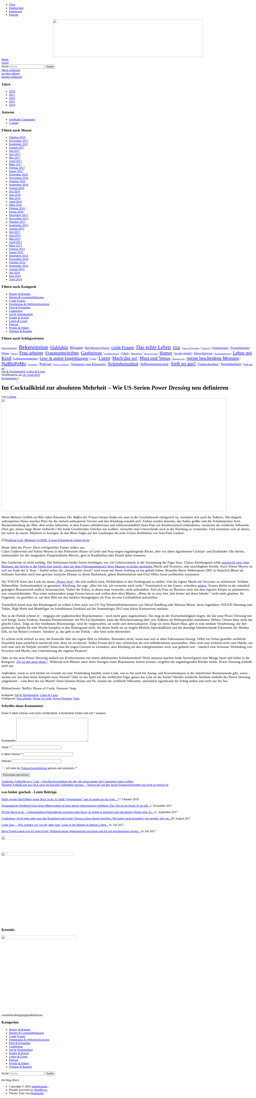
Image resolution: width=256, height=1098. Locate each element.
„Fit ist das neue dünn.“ (32, 662)
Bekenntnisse (33, 347)
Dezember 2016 (18, 174)
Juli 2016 (14, 191)
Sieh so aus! (183, 363)
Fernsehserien (240, 348)
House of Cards (150, 354)
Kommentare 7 (10, 378)
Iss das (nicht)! (183, 353)
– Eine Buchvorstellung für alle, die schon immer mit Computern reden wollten (67, 781)
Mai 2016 (14, 198)
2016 (12, 98)
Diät (176, 347)
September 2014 (18, 265)
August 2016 (16, 188)
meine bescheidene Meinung (213, 358)
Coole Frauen (17, 300)
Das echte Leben (153, 347)
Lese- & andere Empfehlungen (64, 358)
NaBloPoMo (13, 363)
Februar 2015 (17, 249)
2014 (12, 104)
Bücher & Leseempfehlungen (26, 297)
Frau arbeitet (31, 352)
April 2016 (15, 201)
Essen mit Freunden (190, 348)
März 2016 (15, 205)
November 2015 (18, 218)
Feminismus (220, 348)
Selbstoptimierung (154, 364)
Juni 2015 (15, 235)
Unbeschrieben (208, 364)
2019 (12, 91)
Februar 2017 (17, 167)
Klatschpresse (203, 353)
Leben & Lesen (18, 321)
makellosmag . (40, 1086)
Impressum (15, 11)
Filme (5, 353)
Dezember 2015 (18, 215)
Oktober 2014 (17, 262)
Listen (104, 358)
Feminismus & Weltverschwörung (29, 304)
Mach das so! (124, 358)
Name (6, 747)
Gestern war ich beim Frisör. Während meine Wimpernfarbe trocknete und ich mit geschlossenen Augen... (70, 831)
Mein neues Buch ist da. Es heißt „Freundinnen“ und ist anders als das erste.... (59, 799)
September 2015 (18, 225)
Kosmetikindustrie (223, 354)
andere (202, 585)
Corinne (11, 396)
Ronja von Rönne (61, 365)
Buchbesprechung (97, 348)
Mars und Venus (155, 358)
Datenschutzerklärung (34, 768)
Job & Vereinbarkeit (21, 314)
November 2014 (18, 259)
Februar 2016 (17, 208)
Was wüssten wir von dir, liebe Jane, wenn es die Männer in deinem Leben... (55, 824)
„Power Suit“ (64, 581)
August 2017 (16, 147)
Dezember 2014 (18, 255)
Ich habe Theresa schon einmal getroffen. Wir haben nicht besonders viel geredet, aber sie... (86, 818)
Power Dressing (62, 698)
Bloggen (76, 348)
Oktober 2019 (17, 137)
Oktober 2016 (17, 181)
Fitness (14, 354)
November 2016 (18, 178)
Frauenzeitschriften (62, 353)
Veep (76, 698)
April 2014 (15, 279)
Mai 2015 (14, 238)
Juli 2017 (14, 150)
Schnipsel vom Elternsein (88, 364)
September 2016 (18, 184)
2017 (12, 94)
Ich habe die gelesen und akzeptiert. (41, 768)
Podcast (13, 14)
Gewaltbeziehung (111, 354)
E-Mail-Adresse (11, 754)
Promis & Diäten (19, 327)
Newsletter (32, 365)
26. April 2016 (31, 375)
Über (12, 4)
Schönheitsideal (123, 363)
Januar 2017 (16, 171)
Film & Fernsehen (19, 307)
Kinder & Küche (19, 317)
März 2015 (15, 245)
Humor (166, 352)
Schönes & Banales (20, 331)
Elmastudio (37, 1093)
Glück (125, 353)
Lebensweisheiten (25, 358)
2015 (12, 101)
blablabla (59, 347)
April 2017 (15, 161)
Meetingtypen (179, 359)
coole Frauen (122, 347)
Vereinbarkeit (231, 364)
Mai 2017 (14, 157)
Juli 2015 (14, 232)
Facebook (206, 348)
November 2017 (18, 140)
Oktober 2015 (17, 221)
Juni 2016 (15, 194)
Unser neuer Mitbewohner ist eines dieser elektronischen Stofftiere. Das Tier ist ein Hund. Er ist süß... (75, 805)
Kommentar (8, 740)
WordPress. (40, 1089)
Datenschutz (16, 8)
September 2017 (18, 144)
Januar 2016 (16, 211)
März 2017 (15, 164)
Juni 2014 (15, 276)
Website (6, 761)
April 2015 (15, 242)
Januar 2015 (16, 252)
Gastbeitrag (15, 310)
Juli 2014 (14, 272)
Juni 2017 (15, 154)
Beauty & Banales (20, 294)
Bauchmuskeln (9, 348)
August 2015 (16, 228)
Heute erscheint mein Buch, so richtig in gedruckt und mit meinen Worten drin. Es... (77, 812)
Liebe (93, 359)
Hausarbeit (136, 353)
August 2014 (16, 269)
